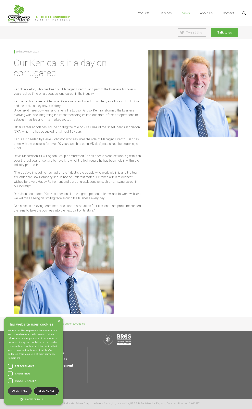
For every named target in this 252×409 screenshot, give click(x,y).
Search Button (244, 13)
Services (166, 13)
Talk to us (224, 32)
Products (143, 13)
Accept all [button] (19, 390)
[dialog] (33, 361)
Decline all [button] (46, 390)
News (186, 13)
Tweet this (194, 32)
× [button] (58, 321)
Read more (14, 357)
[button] (33, 399)
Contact (228, 13)
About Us (206, 13)
